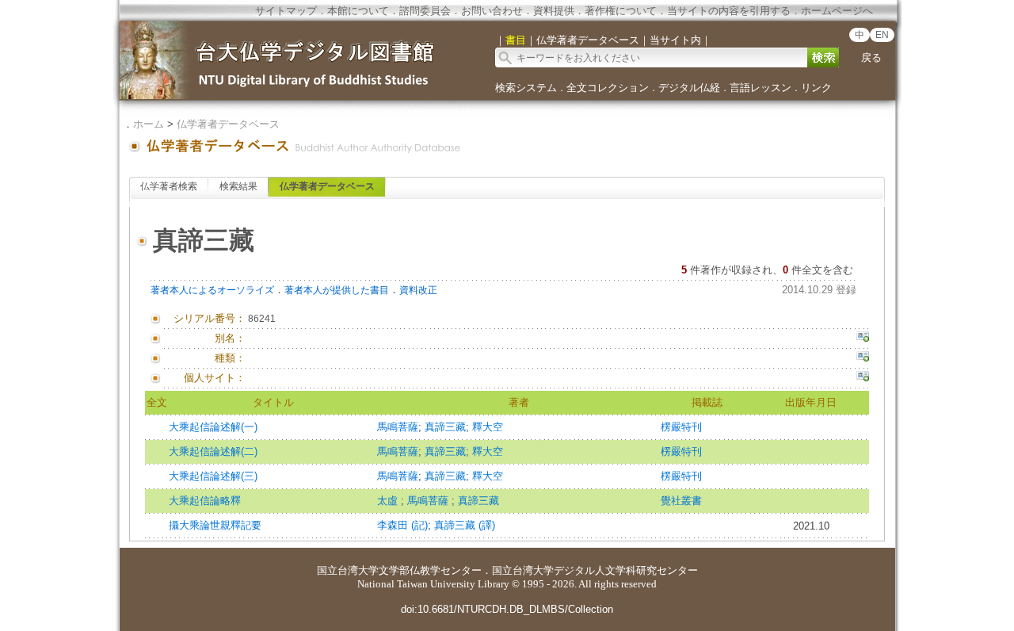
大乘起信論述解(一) (213, 427)
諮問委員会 (425, 11)
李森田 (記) (402, 525)
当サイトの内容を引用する (729, 11)
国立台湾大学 (348, 570)
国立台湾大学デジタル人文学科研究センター (595, 570)
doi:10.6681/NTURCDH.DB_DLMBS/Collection (507, 609)
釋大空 (487, 427)
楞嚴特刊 (681, 427)
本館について (358, 11)
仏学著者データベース (228, 124)
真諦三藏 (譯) (464, 525)
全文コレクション (607, 88)
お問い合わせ (492, 11)
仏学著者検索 (168, 186)
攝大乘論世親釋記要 (215, 525)
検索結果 (238, 186)
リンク (816, 88)
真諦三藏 (445, 427)
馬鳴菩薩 (397, 427)
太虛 (389, 501)
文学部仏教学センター (430, 570)
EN (882, 34)
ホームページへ (837, 11)
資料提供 (553, 11)
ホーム (148, 124)
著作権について (621, 11)
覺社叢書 (681, 501)
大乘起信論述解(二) (213, 451)
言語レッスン (760, 88)
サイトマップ (286, 11)
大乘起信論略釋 (205, 501)
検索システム (526, 88)
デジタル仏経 (689, 88)
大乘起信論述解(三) (213, 476)
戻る (871, 57)
